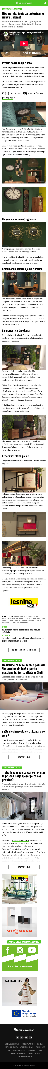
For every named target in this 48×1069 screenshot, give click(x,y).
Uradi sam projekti (19, 1050)
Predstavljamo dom (28, 1044)
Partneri (40, 1044)
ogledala (41, 618)
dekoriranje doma (31, 616)
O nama (40, 1050)
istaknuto (20, 618)
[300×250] (19, 936)
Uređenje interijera (11, 1047)
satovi (11, 620)
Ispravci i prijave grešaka (18, 1053)
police (5, 620)
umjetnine (24, 623)
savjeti (18, 620)
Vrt (9, 1050)
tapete (38, 620)
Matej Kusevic (31, 618)
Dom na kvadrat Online (12, 1044)
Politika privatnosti (25, 1056)
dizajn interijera (9, 618)
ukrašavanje (7, 623)
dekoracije (19, 616)
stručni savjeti (28, 620)
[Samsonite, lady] (19, 1005)
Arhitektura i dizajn (26, 1047)
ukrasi (16, 623)
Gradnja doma (40, 1047)
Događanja (31, 1050)
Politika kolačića (34, 1053)
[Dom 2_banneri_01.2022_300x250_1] (19, 903)
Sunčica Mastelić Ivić (20, 840)
